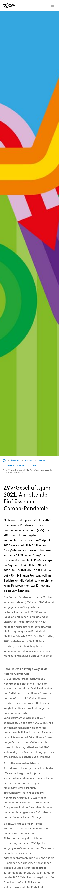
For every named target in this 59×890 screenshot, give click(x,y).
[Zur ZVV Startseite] (8, 5)
